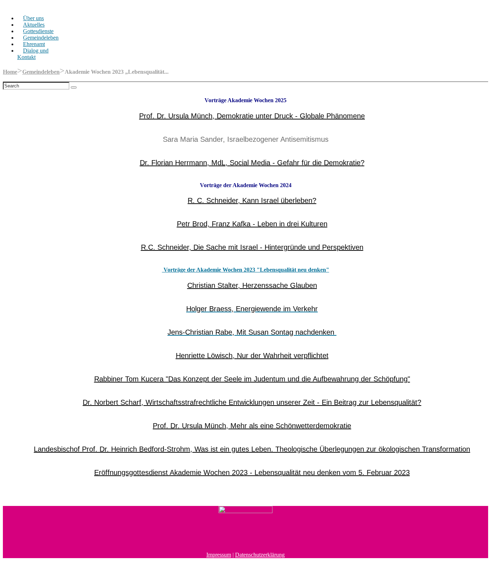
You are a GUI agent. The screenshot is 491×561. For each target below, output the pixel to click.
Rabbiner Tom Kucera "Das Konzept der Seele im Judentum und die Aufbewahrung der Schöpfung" (252, 379)
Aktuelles (34, 25)
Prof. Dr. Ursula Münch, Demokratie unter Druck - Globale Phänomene (252, 116)
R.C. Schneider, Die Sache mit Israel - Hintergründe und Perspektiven (252, 247)
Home (10, 72)
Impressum (218, 555)
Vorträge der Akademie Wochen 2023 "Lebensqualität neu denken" (245, 270)
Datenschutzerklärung (260, 555)
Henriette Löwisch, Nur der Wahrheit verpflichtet (252, 355)
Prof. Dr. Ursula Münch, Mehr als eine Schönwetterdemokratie (252, 426)
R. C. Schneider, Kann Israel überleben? (252, 200)
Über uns (33, 18)
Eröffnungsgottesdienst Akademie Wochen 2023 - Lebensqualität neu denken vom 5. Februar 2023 (252, 472)
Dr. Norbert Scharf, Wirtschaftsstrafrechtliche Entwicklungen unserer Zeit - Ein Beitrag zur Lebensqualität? (252, 402)
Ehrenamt (34, 44)
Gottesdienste (38, 31)
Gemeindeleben (41, 38)
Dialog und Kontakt (33, 53)
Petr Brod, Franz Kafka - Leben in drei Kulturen (252, 224)
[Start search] (74, 87)
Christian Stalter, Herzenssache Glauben (252, 285)
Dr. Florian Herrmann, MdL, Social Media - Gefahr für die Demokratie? (252, 163)
